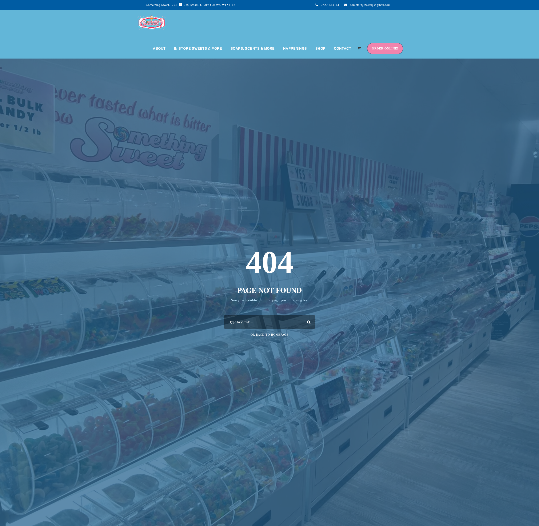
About (159, 48)
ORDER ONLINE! (385, 48)
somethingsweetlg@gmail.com (370, 5)
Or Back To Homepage (270, 334)
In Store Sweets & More (198, 48)
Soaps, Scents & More (253, 48)
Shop (320, 48)
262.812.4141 (330, 5)
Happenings (295, 48)
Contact (342, 48)
